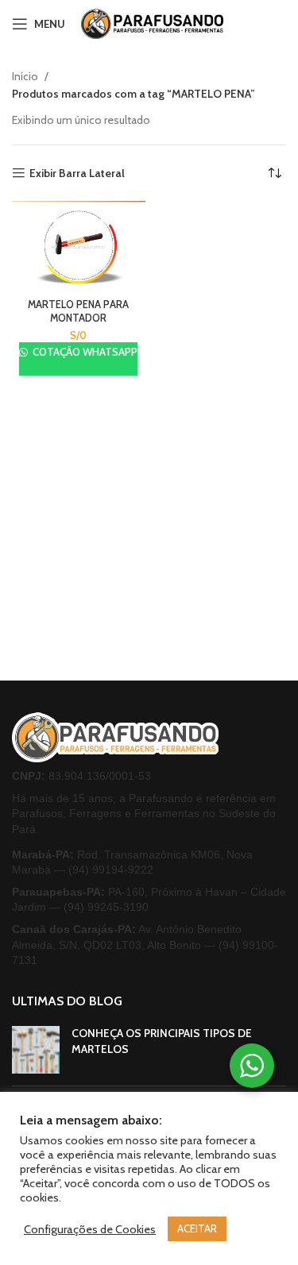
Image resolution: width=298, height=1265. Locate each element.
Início (26, 76)
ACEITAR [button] (197, 1228)
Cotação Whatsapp (83, 351)
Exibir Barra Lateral (77, 173)
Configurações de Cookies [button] (90, 1229)
